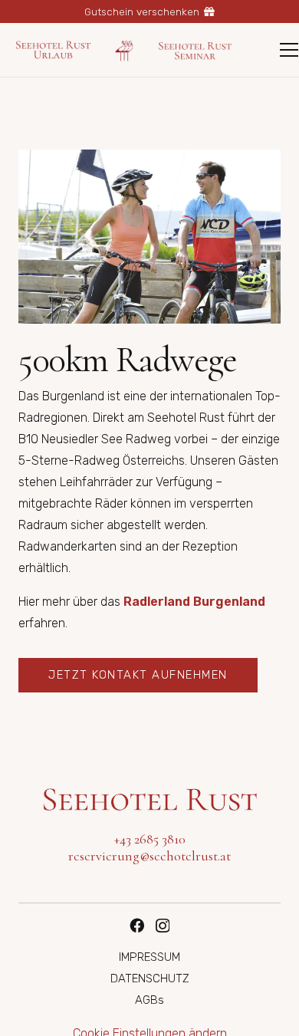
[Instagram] (162, 926)
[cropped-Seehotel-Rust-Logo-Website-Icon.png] (124, 50)
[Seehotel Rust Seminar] (195, 50)
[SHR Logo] (149, 800)
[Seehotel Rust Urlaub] (53, 50)
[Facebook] (137, 925)
